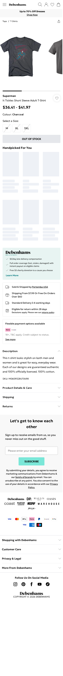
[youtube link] (40, 584)
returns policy (48, 312)
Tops (5, 21)
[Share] (59, 21)
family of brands (24, 477)
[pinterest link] (23, 584)
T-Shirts (14, 21)
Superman (9, 95)
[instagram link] (15, 584)
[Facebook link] (31, 584)
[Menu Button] (4, 4)
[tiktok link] (48, 584)
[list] (31, 13)
